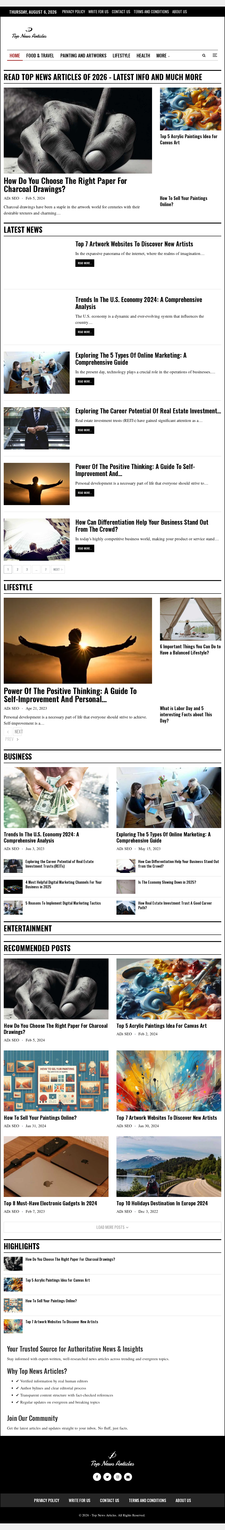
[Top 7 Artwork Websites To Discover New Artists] (37, 261)
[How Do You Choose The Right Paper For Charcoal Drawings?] (78, 131)
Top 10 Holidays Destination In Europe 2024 (162, 1203)
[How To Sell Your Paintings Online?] (190, 170)
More (161, 55)
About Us (179, 11)
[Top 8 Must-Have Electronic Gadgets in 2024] (56, 1166)
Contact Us (121, 11)
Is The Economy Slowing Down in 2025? (167, 882)
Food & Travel (40, 55)
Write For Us (98, 11)
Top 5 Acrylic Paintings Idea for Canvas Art (161, 1025)
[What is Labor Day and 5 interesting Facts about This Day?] (190, 681)
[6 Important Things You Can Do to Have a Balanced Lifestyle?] (190, 619)
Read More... (85, 263)
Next (56, 569)
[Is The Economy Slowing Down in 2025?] (125, 887)
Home (15, 55)
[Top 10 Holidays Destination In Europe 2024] (168, 1166)
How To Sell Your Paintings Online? (40, 1117)
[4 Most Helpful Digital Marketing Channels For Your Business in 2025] (13, 887)
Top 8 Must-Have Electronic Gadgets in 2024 (50, 1203)
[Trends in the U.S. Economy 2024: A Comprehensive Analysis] (37, 317)
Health (143, 55)
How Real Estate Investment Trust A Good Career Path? (175, 905)
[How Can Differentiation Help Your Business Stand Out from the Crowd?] (37, 540)
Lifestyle (121, 55)
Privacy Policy (73, 11)
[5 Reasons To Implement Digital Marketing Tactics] (13, 908)
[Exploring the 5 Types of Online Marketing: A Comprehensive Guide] (37, 373)
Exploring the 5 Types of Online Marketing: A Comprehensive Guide (131, 358)
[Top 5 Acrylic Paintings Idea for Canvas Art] (190, 109)
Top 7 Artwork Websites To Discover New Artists (134, 243)
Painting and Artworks (83, 55)
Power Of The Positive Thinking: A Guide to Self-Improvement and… (135, 470)
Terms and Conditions (151, 11)
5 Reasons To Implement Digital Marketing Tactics (63, 903)
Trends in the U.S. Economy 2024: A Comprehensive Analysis (138, 303)
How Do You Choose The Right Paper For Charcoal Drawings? (65, 184)
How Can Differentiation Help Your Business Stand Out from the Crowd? (141, 525)
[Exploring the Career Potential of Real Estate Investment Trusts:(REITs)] (37, 428)
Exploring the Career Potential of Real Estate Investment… (148, 410)
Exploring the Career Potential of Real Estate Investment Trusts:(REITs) (59, 864)
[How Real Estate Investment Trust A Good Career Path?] (125, 908)
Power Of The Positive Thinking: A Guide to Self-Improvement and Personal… (70, 694)
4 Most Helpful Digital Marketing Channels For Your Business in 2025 (63, 884)
